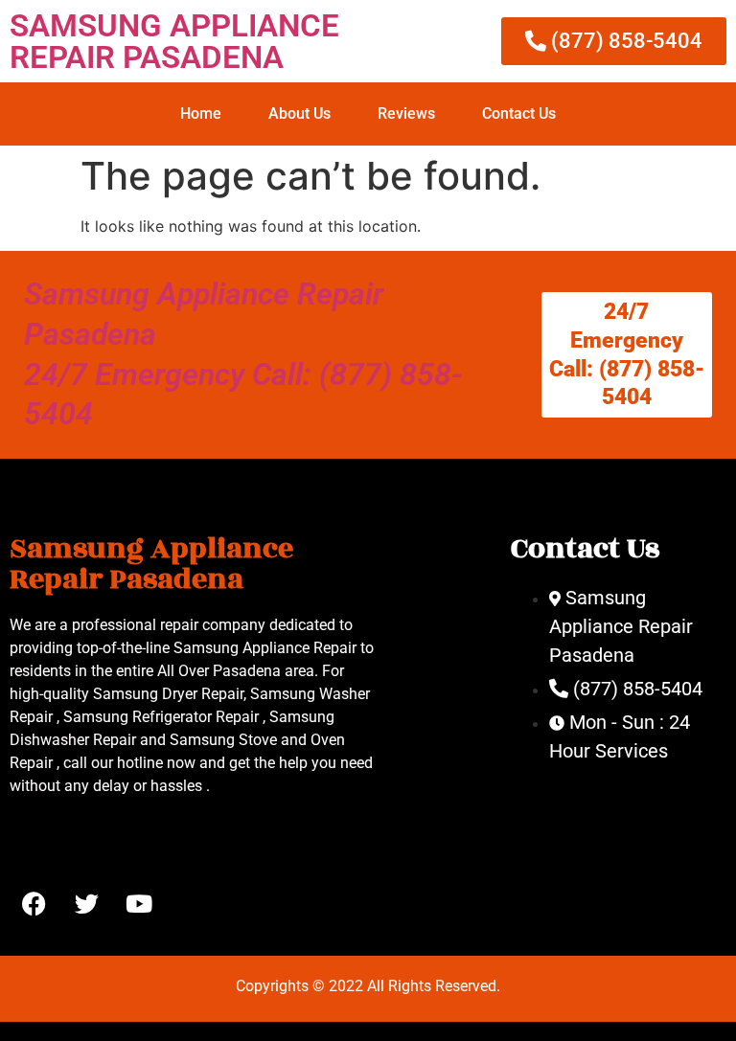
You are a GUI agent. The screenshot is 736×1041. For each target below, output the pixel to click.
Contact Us (519, 113)
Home (200, 113)
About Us (299, 113)
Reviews (406, 113)
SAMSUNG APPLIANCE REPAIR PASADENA (174, 41)
